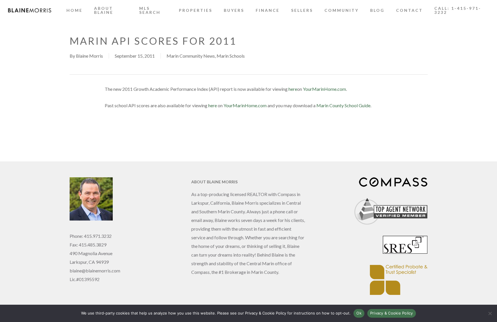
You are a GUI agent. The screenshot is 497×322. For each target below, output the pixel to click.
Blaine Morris (89, 56)
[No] (490, 313)
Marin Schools (231, 56)
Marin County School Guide (343, 105)
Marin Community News (191, 56)
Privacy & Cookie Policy (391, 313)
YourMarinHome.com (324, 89)
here (292, 89)
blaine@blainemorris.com (95, 270)
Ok (359, 313)
